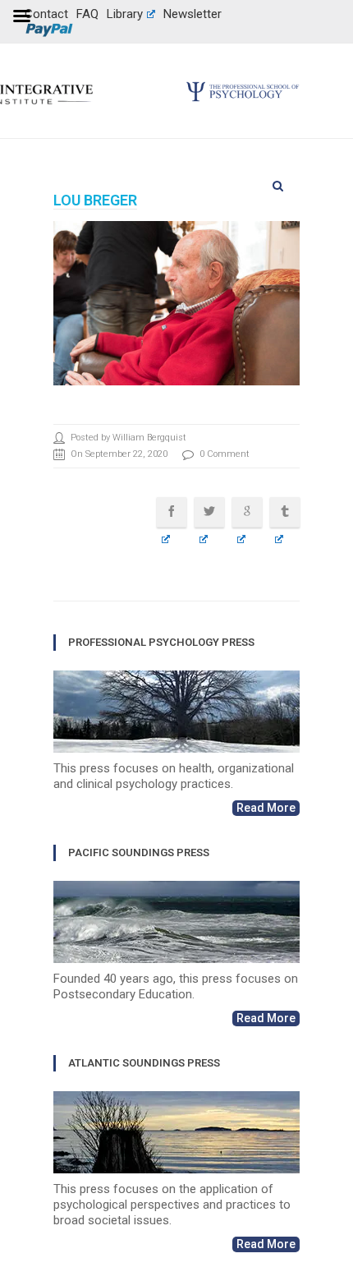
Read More (266, 807)
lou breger (95, 200)
